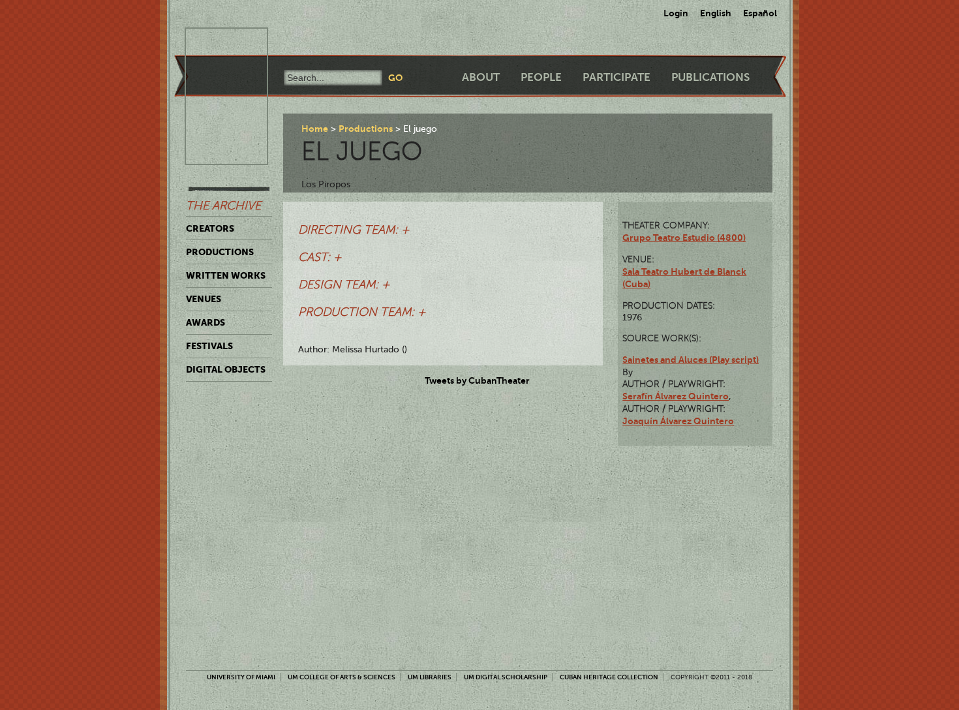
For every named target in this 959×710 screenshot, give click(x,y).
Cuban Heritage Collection (609, 677)
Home (314, 128)
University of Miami (241, 677)
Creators (210, 228)
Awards (205, 322)
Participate (616, 77)
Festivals (209, 346)
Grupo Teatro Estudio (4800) (684, 237)
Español (760, 13)
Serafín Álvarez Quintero (675, 396)
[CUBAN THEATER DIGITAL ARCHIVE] (214, 43)
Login (675, 13)
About (481, 77)
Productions (220, 252)
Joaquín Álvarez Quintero (678, 421)
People (541, 77)
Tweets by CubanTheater (477, 380)
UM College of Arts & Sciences (341, 677)
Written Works (226, 275)
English (715, 13)
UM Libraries (429, 677)
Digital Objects (226, 369)
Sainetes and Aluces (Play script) (690, 359)
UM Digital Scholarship (505, 677)
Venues (203, 299)
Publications (710, 77)
